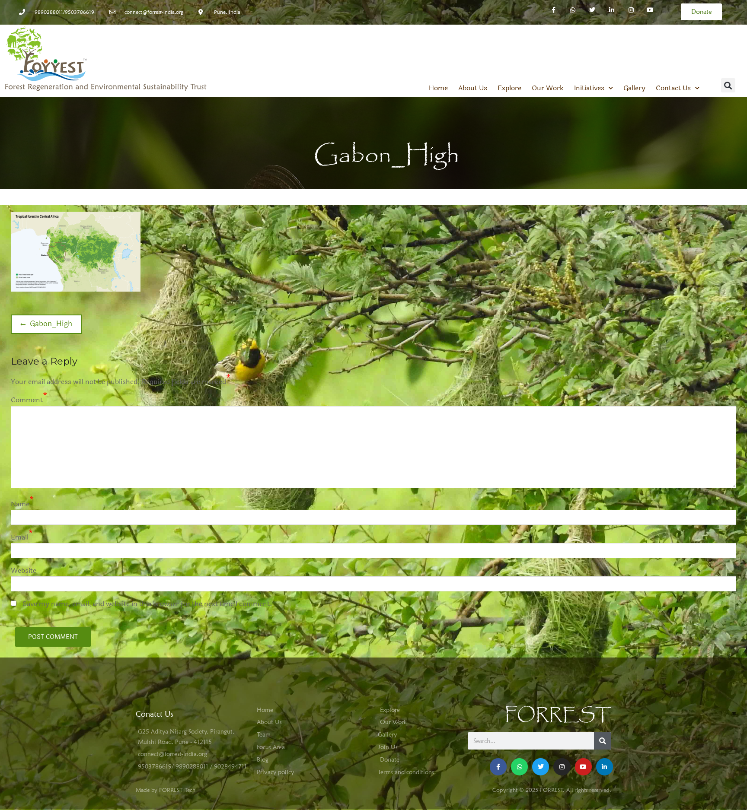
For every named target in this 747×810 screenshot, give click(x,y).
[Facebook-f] (553, 10)
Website (23, 570)
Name (20, 504)
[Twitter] (592, 10)
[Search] (602, 741)
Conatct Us (154, 713)
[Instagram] (631, 10)
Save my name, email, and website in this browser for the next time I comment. (147, 603)
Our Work (548, 88)
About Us (472, 88)
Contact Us (673, 88)
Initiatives (589, 88)
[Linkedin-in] (611, 10)
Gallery (634, 88)
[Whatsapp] (573, 10)
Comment (27, 399)
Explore (509, 88)
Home (438, 88)
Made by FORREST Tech (165, 789)
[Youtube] (583, 766)
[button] (728, 85)
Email (20, 537)
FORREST (557, 715)
